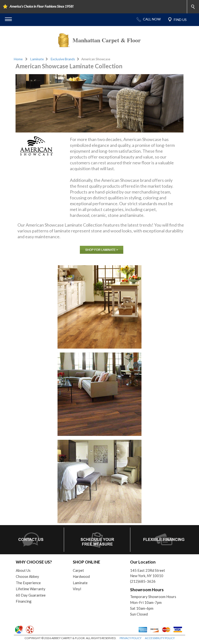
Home (18, 59)
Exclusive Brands (63, 59)
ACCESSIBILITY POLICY (160, 638)
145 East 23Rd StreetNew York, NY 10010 (147, 573)
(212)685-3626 (143, 581)
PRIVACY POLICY (130, 638)
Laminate (37, 59)
